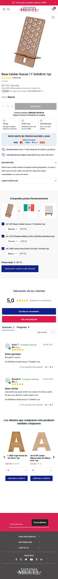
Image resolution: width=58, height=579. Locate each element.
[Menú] (4, 9)
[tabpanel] (29, 42)
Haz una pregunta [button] (29, 319)
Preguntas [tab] (22, 327)
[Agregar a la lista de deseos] (53, 17)
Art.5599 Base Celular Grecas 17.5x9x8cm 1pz (22, 361)
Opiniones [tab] (7, 327)
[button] (46, 367)
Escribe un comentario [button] (29, 311)
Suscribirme (40, 522)
